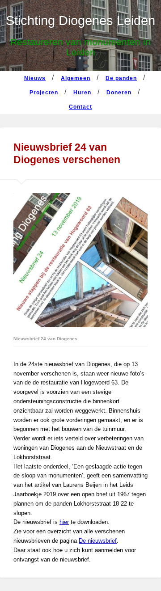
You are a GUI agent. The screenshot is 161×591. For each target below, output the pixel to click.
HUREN (82, 92)
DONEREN (118, 92)
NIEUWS (35, 78)
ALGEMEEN (75, 78)
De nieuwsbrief (98, 540)
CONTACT (80, 107)
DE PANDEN (121, 78)
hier (64, 522)
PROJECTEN (44, 92)
